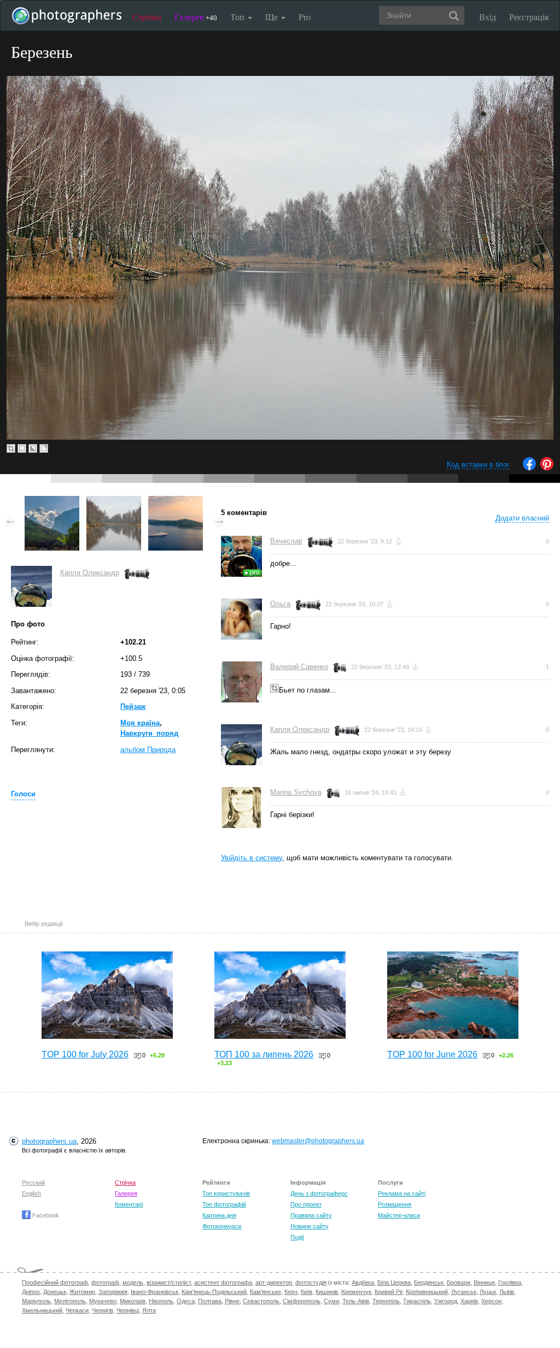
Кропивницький (427, 1291)
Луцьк (488, 1291)
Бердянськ (429, 1282)
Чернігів (102, 1310)
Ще (272, 16)
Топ (238, 16)
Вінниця (484, 1282)
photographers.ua (49, 1141)
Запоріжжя (112, 1291)
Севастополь (261, 1301)
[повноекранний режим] (43, 448)
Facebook (45, 1215)
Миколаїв (132, 1301)
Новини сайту (309, 1226)
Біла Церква (394, 1282)
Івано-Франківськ (154, 1291)
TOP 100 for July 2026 (85, 1054)
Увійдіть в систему (251, 858)
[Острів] (175, 501)
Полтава (209, 1301)
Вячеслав (286, 541)
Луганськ (463, 1291)
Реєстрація (529, 16)
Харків (469, 1301)
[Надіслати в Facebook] (529, 468)
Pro (305, 16)
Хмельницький (42, 1310)
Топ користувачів (226, 1193)
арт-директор (273, 1282)
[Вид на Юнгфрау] (52, 501)
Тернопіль (386, 1301)
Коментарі (129, 1204)
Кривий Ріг (388, 1291)
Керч (291, 1291)
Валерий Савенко (299, 667)
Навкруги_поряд (149, 733)
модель (132, 1282)
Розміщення (394, 1204)
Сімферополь (301, 1301)
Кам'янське (265, 1291)
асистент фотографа (223, 1282)
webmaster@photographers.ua (318, 1141)
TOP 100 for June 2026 (432, 1054)
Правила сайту (311, 1215)
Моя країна (140, 723)
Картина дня (219, 1215)
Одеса (186, 1301)
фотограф (105, 1282)
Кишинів (327, 1291)
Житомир (82, 1291)
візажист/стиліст (169, 1282)
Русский (33, 1182)
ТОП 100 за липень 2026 (263, 1054)
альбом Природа (148, 750)
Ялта (149, 1310)
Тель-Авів (355, 1301)
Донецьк (54, 1291)
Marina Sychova (296, 792)
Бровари (458, 1282)
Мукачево (102, 1301)
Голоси (23, 794)
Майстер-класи (399, 1215)
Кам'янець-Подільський (214, 1291)
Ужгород (445, 1301)
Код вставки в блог (478, 464)
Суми (331, 1301)
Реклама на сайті (401, 1193)
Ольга (280, 604)
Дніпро (31, 1291)
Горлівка (509, 1282)
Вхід (487, 16)
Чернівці (127, 1310)
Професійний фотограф (55, 1282)
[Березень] (113, 501)
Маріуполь (36, 1301)
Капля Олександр (89, 573)
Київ (306, 1291)
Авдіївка (363, 1282)
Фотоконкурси (221, 1226)
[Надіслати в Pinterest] (546, 468)
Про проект (306, 1204)
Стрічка (146, 16)
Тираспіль (417, 1301)
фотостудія (310, 1282)
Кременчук (356, 1291)
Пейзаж (132, 706)
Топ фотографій (224, 1204)
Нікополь (161, 1301)
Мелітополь (70, 1301)
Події (297, 1237)
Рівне (232, 1301)
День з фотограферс (319, 1193)
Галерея (195, 16)
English (31, 1193)
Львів (506, 1291)
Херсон (491, 1301)
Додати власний (522, 518)
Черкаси (77, 1310)
